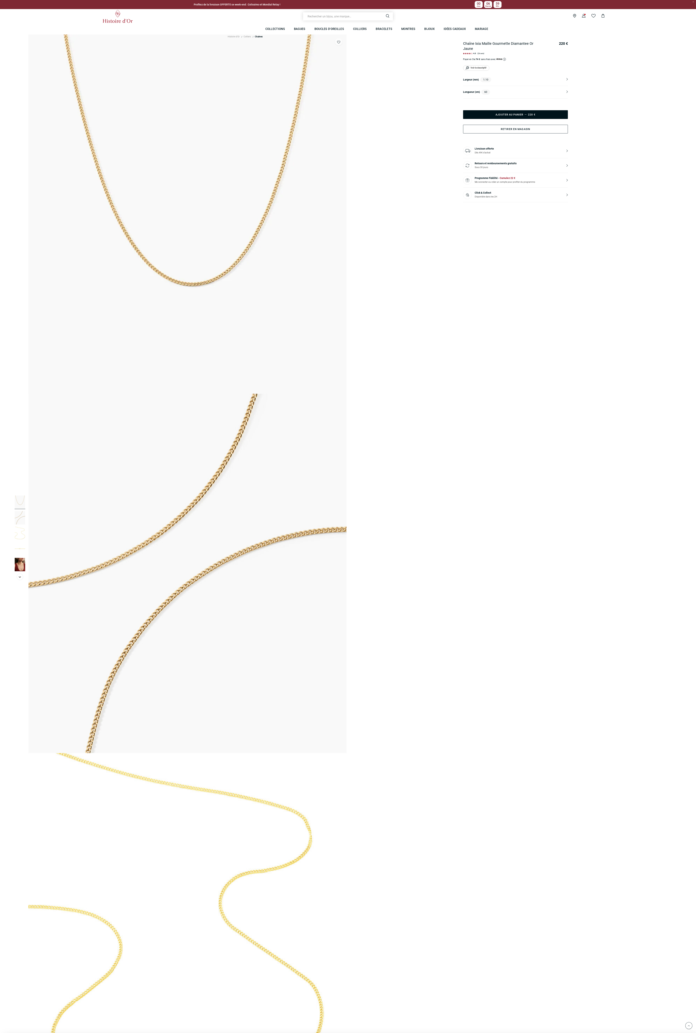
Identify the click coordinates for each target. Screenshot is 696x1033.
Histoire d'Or (234, 36)
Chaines (259, 36)
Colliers (247, 36)
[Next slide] (20, 577)
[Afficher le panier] (600, 16)
